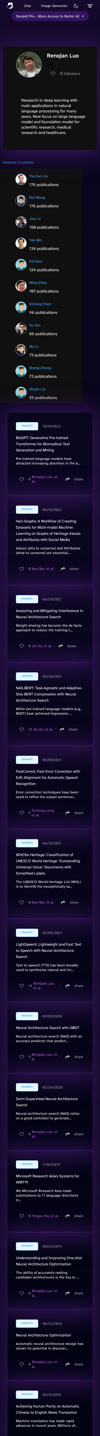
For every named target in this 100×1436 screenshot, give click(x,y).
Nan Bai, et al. (43, 568)
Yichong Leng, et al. (43, 812)
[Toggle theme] (76, 6)
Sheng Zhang (40, 367)
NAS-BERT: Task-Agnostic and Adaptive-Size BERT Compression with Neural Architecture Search (49, 694)
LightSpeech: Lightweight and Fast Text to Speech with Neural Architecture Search (48, 950)
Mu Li (33, 346)
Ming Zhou (38, 282)
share (78, 479)
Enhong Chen (40, 304)
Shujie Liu (37, 389)
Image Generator (54, 6)
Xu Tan (35, 325)
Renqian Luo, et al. (44, 479)
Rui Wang (37, 197)
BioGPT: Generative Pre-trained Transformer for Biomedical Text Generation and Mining (43, 444)
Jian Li (35, 218)
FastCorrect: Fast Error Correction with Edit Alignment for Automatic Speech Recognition (48, 777)
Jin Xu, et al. (42, 646)
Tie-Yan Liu (38, 176)
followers (70, 73)
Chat (27, 6)
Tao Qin (35, 240)
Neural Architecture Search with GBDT (47, 1027)
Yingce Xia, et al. (45, 1216)
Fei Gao (35, 261)
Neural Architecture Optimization (43, 1335)
